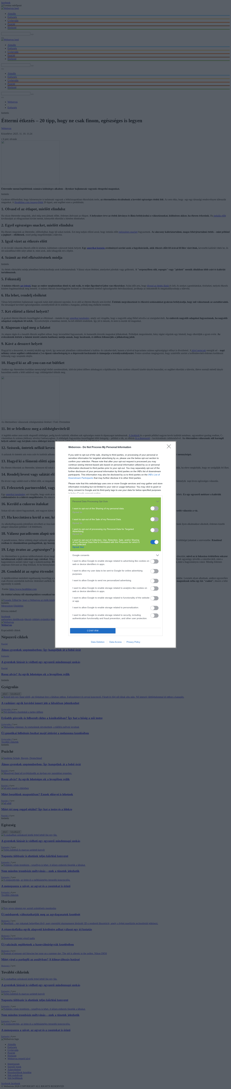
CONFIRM (93, 630)
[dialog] (115, 544)
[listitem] (115, 501)
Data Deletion (97, 642)
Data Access (115, 642)
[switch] (154, 508)
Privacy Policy (133, 642)
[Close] (170, 447)
